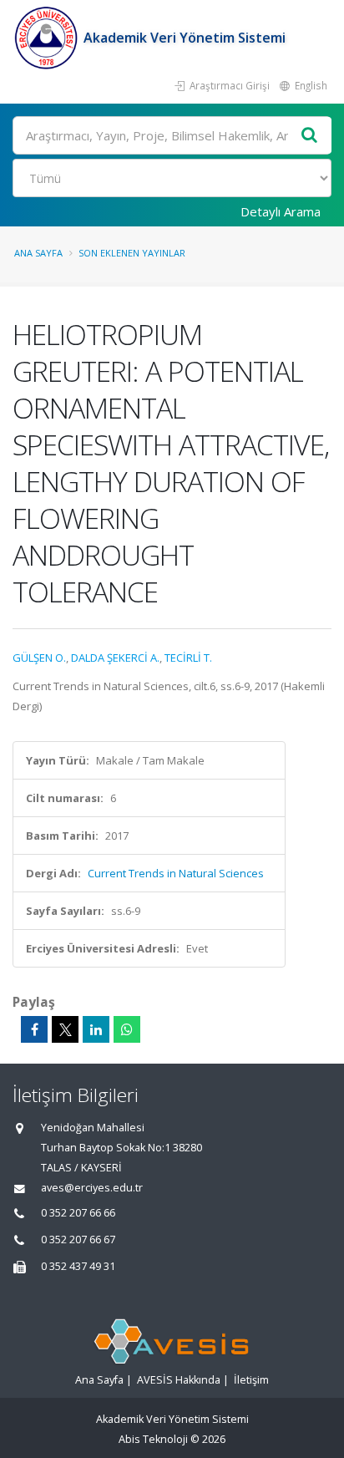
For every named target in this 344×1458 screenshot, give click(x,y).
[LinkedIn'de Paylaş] (96, 1029)
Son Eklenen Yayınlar (131, 252)
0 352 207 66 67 (78, 1239)
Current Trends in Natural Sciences (176, 873)
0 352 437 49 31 (78, 1266)
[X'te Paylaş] (65, 1029)
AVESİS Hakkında (178, 1380)
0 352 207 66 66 (78, 1213)
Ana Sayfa (38, 252)
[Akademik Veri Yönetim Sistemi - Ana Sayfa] (48, 37)
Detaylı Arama (280, 211)
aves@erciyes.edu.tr (92, 1188)
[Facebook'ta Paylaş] (34, 1029)
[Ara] (309, 136)
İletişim (251, 1380)
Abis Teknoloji (153, 1439)
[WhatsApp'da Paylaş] (127, 1029)
